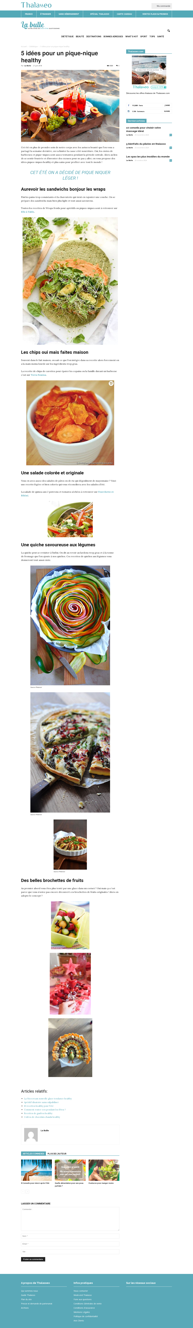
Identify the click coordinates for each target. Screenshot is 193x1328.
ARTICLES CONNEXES (33, 1154)
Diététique (67, 36)
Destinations (93, 36)
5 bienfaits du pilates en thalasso (146, 143)
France (29, 14)
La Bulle (27, 66)
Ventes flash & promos (155, 14)
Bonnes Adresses (113, 36)
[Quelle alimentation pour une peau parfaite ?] (70, 1170)
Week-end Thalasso (83, 1295)
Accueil (24, 46)
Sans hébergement (69, 14)
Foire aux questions (83, 1299)
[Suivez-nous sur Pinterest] (151, 1293)
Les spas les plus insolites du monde (148, 156)
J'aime (167, 105)
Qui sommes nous (29, 1290)
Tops (152, 36)
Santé (160, 36)
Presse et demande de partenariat (36, 1303)
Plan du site (26, 1299)
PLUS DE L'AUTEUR (57, 1154)
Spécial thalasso (99, 14)
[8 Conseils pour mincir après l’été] (36, 1170)
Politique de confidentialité (86, 1316)
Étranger (45, 14)
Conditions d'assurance (84, 1307)
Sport (143, 36)
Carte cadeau (124, 14)
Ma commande (163, 6)
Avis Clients (79, 1320)
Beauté (80, 36)
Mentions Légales (82, 1312)
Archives (25, 1307)
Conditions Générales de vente (88, 1303)
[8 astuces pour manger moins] (104, 1170)
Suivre (167, 111)
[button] (168, 30)
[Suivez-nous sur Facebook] (130, 1293)
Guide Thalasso (28, 1295)
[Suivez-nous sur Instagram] (140, 1293)
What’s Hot (131, 36)
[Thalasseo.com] (149, 73)
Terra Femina (38, 374)
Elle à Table (27, 211)
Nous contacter (81, 1290)
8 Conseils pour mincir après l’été (35, 1183)
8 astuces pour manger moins (101, 1183)
